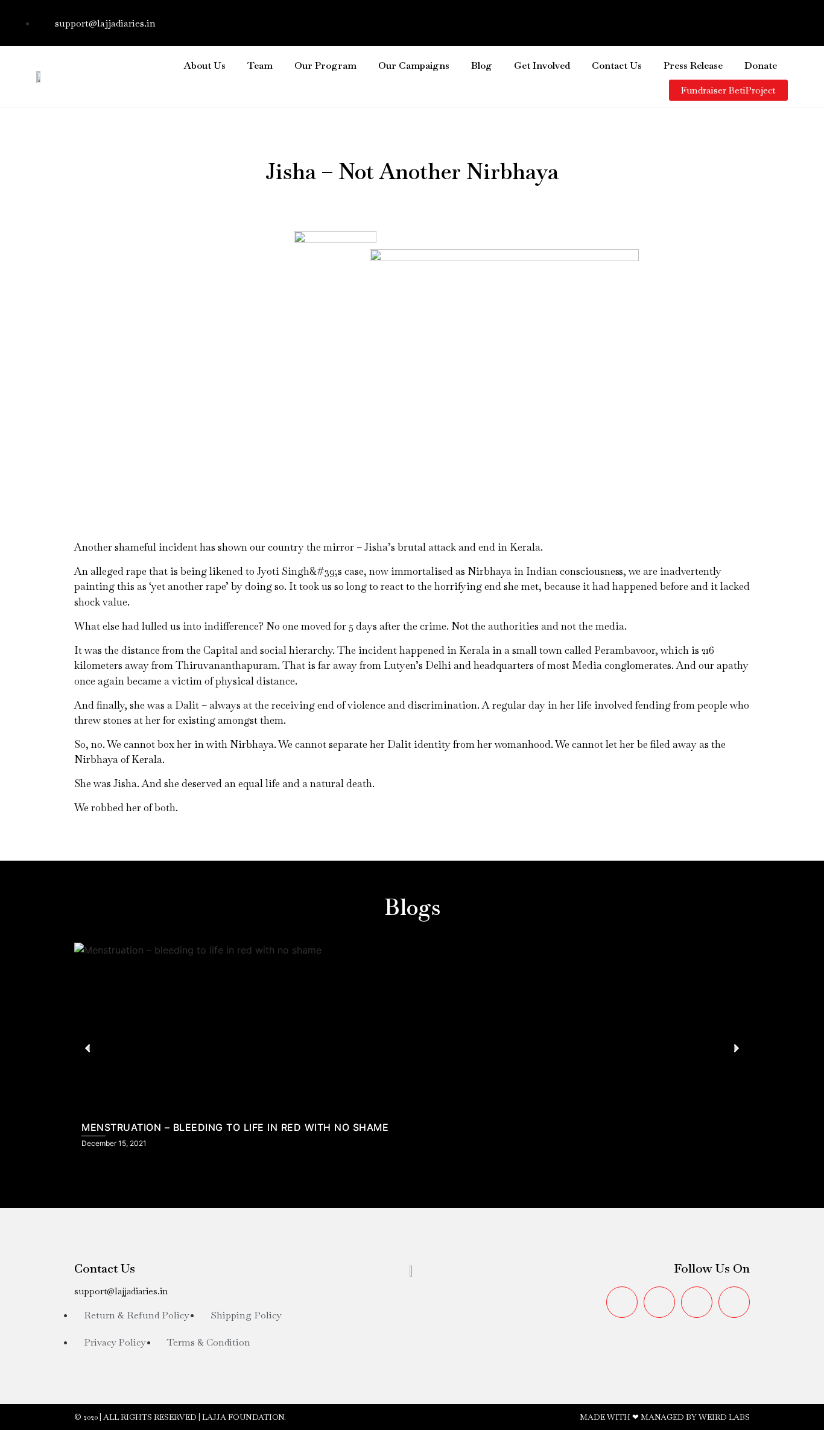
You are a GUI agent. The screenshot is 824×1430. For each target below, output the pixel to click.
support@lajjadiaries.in (121, 1291)
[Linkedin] (773, 21)
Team (260, 65)
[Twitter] (700, 21)
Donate (760, 65)
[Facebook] (664, 21)
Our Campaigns (413, 65)
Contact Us (617, 65)
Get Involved (542, 65)
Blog (481, 65)
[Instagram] (736, 21)
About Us (205, 65)
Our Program (325, 65)
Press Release (693, 65)
